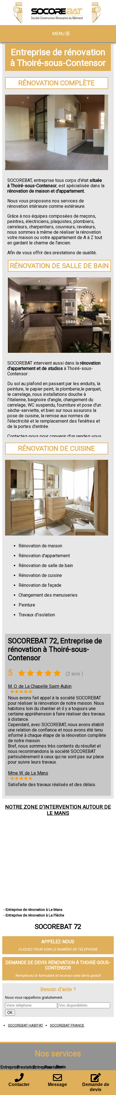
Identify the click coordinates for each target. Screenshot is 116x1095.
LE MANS (58, 813)
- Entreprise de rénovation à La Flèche (34, 915)
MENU (59, 33)
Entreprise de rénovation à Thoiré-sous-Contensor (58, 57)
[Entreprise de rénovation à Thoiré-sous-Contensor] (58, 13)
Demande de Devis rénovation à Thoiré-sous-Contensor (57, 965)
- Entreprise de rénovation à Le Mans (33, 909)
